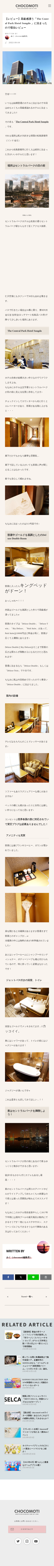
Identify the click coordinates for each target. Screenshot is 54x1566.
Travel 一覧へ (27, 1297)
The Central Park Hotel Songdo (32, 121)
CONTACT (27, 1529)
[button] (8, 1277)
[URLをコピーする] (45, 1277)
